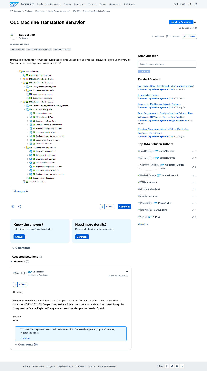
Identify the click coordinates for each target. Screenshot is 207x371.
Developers (79, 4)
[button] (185, 36)
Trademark (81, 366)
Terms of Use (38, 366)
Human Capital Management (59, 11)
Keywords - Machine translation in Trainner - (159, 104)
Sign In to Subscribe (181, 22)
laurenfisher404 (27, 35)
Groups (67, 4)
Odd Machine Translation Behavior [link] (96, 11)
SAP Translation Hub (62, 49)
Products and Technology (49, 4)
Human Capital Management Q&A (156, 89)
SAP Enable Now (17, 49)
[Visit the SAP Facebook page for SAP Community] (167, 366)
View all (142, 224)
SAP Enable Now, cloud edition (39, 49)
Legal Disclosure (65, 366)
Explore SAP (179, 4)
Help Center (115, 4)
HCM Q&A (76, 11)
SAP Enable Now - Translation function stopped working (165, 86)
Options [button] (195, 22)
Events (103, 4)
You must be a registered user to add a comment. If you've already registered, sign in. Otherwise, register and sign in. (68, 331)
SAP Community (16, 11)
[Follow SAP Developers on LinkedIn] (182, 366)
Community (27, 4)
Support (92, 366)
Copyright (50, 366)
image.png (20, 191)
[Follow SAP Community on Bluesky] (172, 366)
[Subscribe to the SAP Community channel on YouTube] (177, 366)
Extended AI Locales (148, 95)
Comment (124, 207)
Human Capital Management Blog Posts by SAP (163, 120)
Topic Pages (129, 4)
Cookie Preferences (107, 366)
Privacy (26, 366)
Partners (92, 4)
